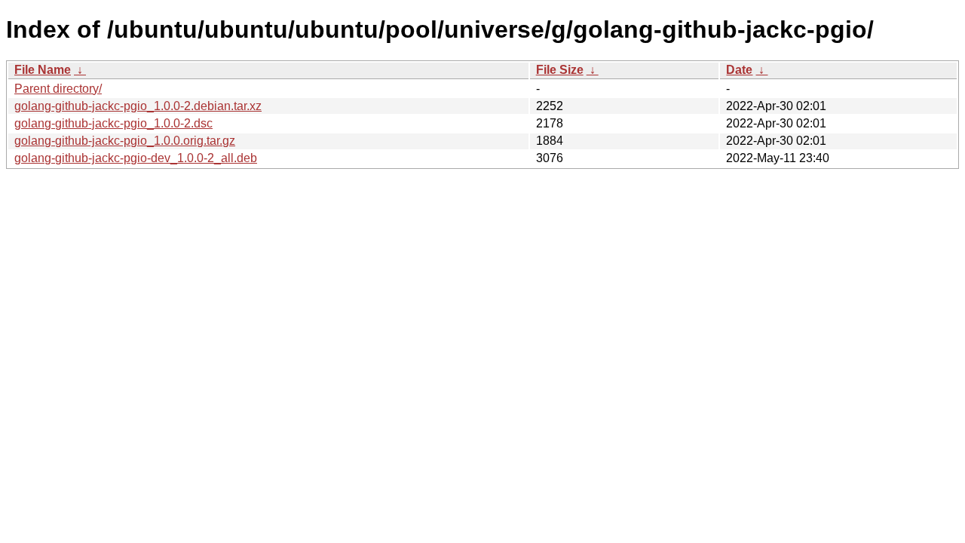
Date (739, 69)
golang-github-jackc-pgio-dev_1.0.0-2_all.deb (135, 158)
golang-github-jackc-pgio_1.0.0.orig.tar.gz (124, 140)
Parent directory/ (58, 88)
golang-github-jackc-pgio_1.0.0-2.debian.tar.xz (138, 106)
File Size (560, 69)
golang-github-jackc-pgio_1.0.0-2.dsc (113, 123)
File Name (42, 69)
